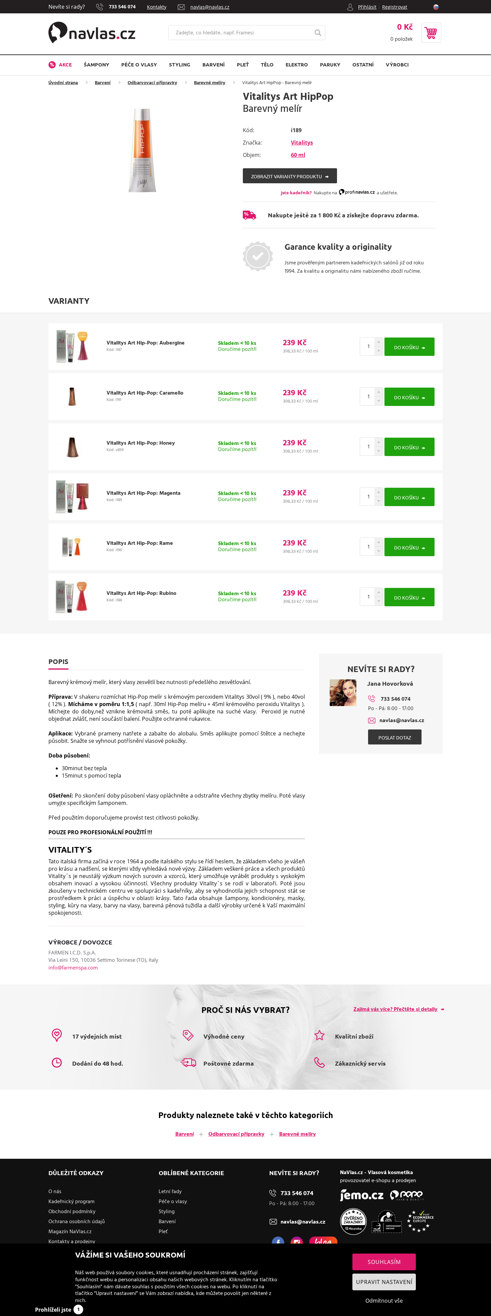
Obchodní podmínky (72, 1212)
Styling (179, 64)
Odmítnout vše (384, 1300)
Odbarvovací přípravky (152, 83)
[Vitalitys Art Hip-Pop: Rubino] (72, 611)
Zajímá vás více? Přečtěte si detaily (395, 1010)
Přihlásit (367, 7)
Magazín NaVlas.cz (70, 1232)
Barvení (213, 64)
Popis (58, 661)
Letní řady (170, 1191)
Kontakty (156, 7)
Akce (64, 64)
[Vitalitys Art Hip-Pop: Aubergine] (72, 361)
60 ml (298, 155)
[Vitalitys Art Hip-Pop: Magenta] (72, 511)
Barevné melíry (209, 83)
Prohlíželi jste (57, 1309)
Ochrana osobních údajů (76, 1222)
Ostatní (363, 64)
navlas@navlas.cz (209, 7)
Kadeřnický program (71, 1201)
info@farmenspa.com (73, 967)
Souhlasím (384, 1262)
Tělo (267, 64)
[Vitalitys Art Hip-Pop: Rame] (72, 561)
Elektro (297, 64)
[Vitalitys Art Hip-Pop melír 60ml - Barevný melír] (144, 151)
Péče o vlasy (139, 64)
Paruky (330, 64)
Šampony (96, 64)
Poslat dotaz (394, 737)
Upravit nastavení (384, 1282)
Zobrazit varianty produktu (286, 176)
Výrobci (397, 64)
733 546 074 (122, 6)
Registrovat (394, 7)
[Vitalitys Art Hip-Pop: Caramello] (72, 411)
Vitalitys (302, 142)
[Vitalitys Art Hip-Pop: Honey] (72, 461)
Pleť (243, 64)
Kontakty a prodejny (71, 1242)
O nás (54, 1191)
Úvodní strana (63, 83)
